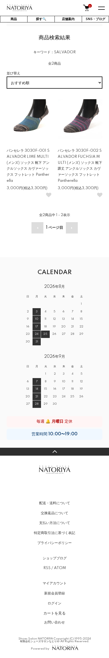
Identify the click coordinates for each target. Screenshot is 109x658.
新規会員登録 (54, 593)
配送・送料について (54, 503)
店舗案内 (68, 19)
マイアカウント (55, 583)
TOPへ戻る (54, 452)
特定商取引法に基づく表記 (54, 533)
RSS (47, 568)
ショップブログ (55, 558)
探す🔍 (41, 19)
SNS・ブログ (95, 19)
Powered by (40, 648)
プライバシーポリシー (54, 543)
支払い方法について (54, 523)
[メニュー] (101, 8)
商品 (14, 19)
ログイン (54, 603)
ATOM (60, 568)
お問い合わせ (54, 622)
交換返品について (54, 513)
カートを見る (54, 613)
